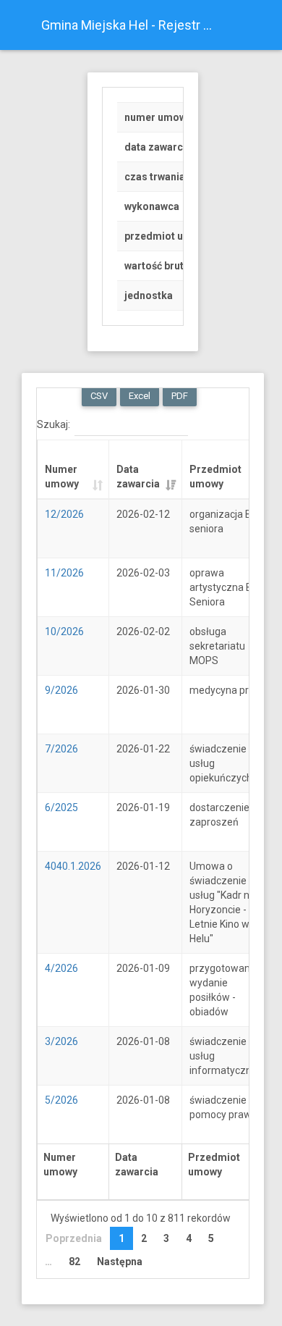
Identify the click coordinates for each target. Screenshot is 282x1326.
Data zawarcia (138, 476)
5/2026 (61, 1100)
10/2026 (64, 631)
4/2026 (61, 968)
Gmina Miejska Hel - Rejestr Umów (134, 25)
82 (74, 1261)
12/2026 (64, 514)
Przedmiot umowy (215, 476)
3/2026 (61, 1041)
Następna (119, 1261)
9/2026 (61, 690)
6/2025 (61, 807)
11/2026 (64, 573)
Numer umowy (62, 476)
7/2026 (61, 749)
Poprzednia (74, 1238)
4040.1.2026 (73, 866)
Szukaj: (53, 423)
